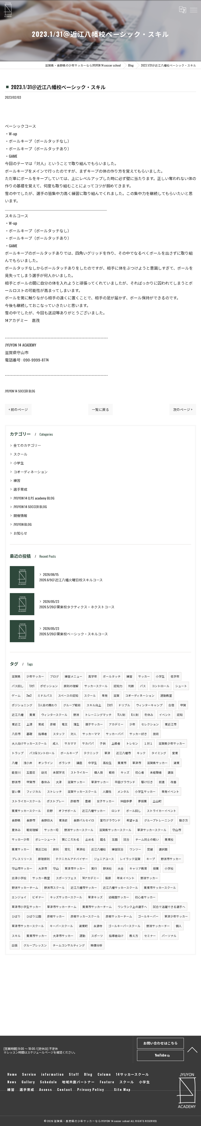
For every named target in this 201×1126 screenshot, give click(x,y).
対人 (73, 734)
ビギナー (38, 897)
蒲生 (76, 724)
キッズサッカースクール (66, 897)
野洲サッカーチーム (25, 887)
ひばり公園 (33, 916)
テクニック (91, 753)
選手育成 (20, 489)
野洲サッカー (149, 878)
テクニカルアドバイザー (72, 859)
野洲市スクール (54, 887)
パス (143, 686)
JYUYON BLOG (22, 524)
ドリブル (124, 705)
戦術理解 (32, 830)
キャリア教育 (138, 868)
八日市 (16, 734)
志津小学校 (19, 878)
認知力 (117, 686)
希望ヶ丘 (132, 820)
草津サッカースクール (151, 830)
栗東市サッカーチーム (97, 906)
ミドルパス (45, 695)
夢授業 (142, 801)
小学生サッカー (145, 791)
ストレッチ (54, 791)
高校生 (107, 763)
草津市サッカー (75, 868)
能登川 (16, 772)
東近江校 (41, 849)
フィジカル (33, 791)
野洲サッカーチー (158, 926)
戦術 (112, 772)
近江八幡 (18, 714)
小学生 (18, 462)
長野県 (16, 820)
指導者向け (116, 935)
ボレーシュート (45, 839)
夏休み (16, 830)
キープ (150, 859)
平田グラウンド (125, 782)
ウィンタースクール (54, 714)
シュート (181, 686)
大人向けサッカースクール (29, 743)
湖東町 (83, 926)
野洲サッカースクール (78, 830)
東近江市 (170, 724)
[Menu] (193, 9)
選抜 (171, 772)
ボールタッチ (112, 676)
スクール (20, 454)
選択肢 (163, 849)
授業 (156, 868)
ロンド (116, 810)
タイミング (158, 753)
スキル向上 (94, 705)
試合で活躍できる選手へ (169, 906)
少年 (132, 724)
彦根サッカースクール (85, 916)
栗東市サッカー (36, 935)
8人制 (134, 714)
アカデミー (116, 724)
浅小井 (28, 763)
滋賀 (116, 695)
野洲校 (107, 868)
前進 (162, 782)
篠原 (108, 878)
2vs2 (29, 695)
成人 (56, 743)
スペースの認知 (68, 695)
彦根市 (74, 801)
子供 (103, 743)
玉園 (115, 839)
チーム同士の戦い (147, 839)
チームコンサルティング (69, 945)
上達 (29, 724)
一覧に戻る (100, 409)
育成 (41, 724)
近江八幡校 (98, 849)
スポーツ (97, 935)
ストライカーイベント (161, 810)
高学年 (92, 676)
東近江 (16, 724)
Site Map (122, 1089)
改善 (173, 782)
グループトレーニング (158, 820)
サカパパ (88, 743)
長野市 (30, 820)
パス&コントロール (42, 753)
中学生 (92, 763)
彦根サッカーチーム (119, 916)
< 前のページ (18, 409)
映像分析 (96, 945)
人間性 (107, 791)
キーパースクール (61, 926)
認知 (180, 714)
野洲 (76, 714)
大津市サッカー (63, 935)
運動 (82, 935)
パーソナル (169, 935)
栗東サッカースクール (26, 810)
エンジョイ (19, 897)
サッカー (144, 676)
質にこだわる (70, 839)
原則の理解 (71, 686)
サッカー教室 (41, 878)
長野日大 (47, 820)
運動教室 (166, 695)
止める (89, 839)
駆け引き (147, 782)
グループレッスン (35, 945)
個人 (179, 926)
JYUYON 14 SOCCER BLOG (20, 391)
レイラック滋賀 (130, 859)
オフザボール (67, 810)
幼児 (44, 772)
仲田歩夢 (126, 801)
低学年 (175, 676)
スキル (16, 935)
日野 (50, 810)
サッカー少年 (20, 839)
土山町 (157, 801)
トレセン (132, 743)
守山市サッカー (22, 868)
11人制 (121, 714)
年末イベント (126, 878)
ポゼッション (49, 686)
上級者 (116, 743)
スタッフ (59, 734)
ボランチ (65, 763)
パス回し (18, 686)
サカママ (70, 743)
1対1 (31, 686)
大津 (59, 782)
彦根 (53, 724)
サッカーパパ (115, 734)
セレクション (150, 724)
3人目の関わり (47, 705)
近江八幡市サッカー (84, 887)
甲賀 (183, 705)
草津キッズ (95, 897)
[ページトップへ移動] (192, 1049)
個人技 (98, 772)
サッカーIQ (51, 830)
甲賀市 (30, 782)
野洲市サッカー (171, 859)
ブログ (54, 676)
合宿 (171, 705)
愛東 (175, 753)
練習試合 (118, 849)
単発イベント (170, 791)
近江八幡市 (123, 753)
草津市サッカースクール (28, 926)
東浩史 (63, 820)
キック (141, 753)
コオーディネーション (30, 471)
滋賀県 (16, 676)
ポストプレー (55, 801)
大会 (121, 868)
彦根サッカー (56, 916)
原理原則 (44, 859)
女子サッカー (105, 801)
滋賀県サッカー (157, 763)
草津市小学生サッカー (26, 906)
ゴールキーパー (148, 916)
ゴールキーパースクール (124, 926)
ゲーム (16, 695)
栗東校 (169, 839)
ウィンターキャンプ (149, 705)
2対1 (110, 705)
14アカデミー (90, 878)
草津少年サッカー (176, 916)
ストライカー (79, 772)
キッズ (125, 772)
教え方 (133, 935)
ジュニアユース (104, 859)
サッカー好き (138, 734)
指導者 (42, 734)
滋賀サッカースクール (82, 791)
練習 (16, 480)
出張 (15, 945)
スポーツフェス (66, 878)
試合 (126, 839)
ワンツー (135, 849)
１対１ (148, 743)
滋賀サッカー (76, 782)
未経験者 (156, 772)
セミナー (150, 935)
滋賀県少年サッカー (172, 743)
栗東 (32, 714)
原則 (56, 849)
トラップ (18, 753)
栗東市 (122, 763)
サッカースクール (96, 686)
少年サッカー (35, 676)
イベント (165, 714)
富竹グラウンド (110, 820)
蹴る (103, 839)
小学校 (169, 868)
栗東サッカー (20, 849)
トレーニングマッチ (98, 714)
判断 (131, 686)
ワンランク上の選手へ (132, 906)
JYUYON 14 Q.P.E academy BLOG (33, 497)
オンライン (45, 763)
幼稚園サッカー (119, 897)
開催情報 (20, 515)
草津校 (80, 849)
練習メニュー (73, 676)
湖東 (176, 763)
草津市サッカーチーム (61, 906)
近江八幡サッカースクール (120, 887)
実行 (94, 868)
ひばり (16, 916)
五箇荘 (30, 772)
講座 (79, 763)
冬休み (148, 714)
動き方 (183, 820)
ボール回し (133, 810)
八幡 (15, 763)
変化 (68, 849)
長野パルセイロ (84, 820)
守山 (56, 868)
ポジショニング (22, 705)
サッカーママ (91, 734)
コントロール (160, 686)
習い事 (16, 791)
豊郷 (88, 801)
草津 (107, 753)
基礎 (29, 734)
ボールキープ (69, 753)
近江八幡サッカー (94, 810)
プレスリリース (22, 859)
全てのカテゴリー (27, 445)
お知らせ (20, 533)
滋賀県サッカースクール (115, 830)
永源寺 (98, 926)
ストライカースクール (26, 801)
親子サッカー (94, 724)
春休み (45, 782)
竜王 (65, 724)
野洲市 (16, 782)
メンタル (123, 791)
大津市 (42, 868)
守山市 (176, 830)
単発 (105, 695)
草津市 (136, 763)
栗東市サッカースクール (160, 887)
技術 (156, 734)
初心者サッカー (145, 897)
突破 (150, 849)
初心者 (139, 772)
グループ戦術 (72, 705)
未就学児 (59, 772)
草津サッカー (100, 782)
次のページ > (182, 409)
